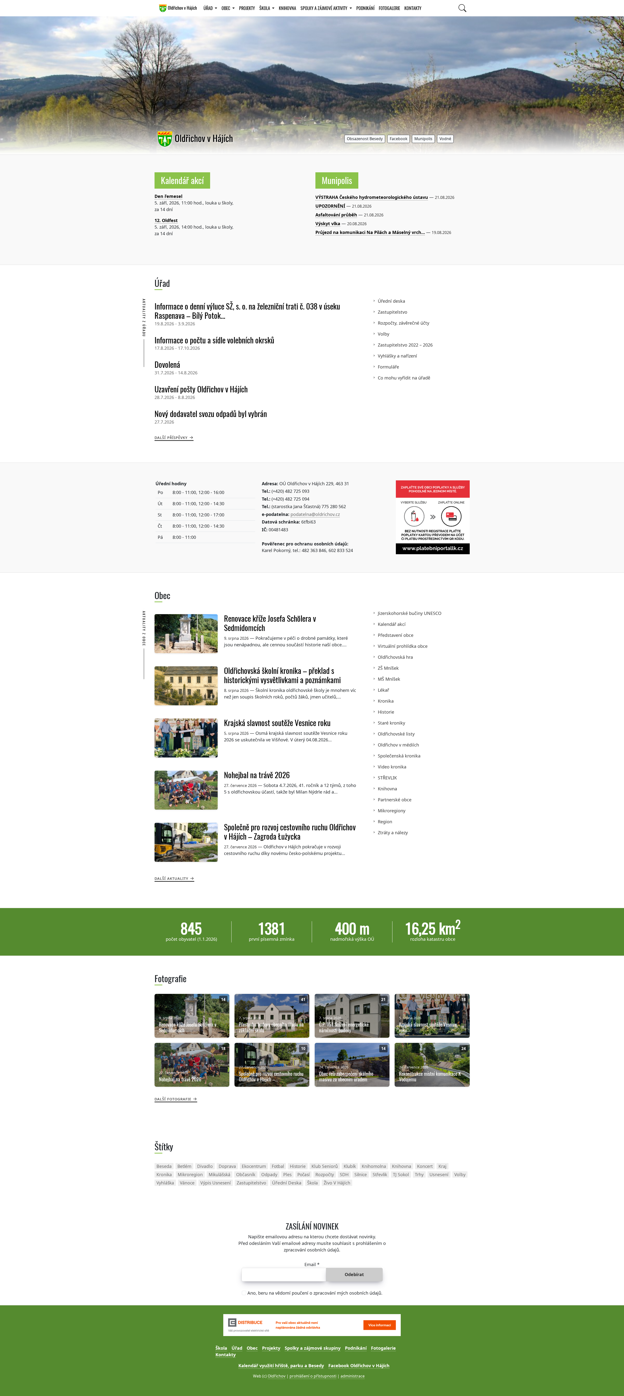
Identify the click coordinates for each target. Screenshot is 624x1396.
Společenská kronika (399, 756)
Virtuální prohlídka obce (403, 646)
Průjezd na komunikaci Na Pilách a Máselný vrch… (370, 232)
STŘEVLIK (387, 778)
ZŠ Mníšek (388, 668)
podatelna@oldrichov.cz (315, 514)
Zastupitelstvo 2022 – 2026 (405, 345)
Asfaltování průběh (336, 215)
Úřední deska (391, 301)
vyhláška (165, 1183)
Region (385, 821)
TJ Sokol (401, 1174)
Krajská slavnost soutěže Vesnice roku (277, 723)
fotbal (278, 1166)
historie (298, 1166)
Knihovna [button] (287, 8)
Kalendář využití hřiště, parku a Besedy (281, 1365)
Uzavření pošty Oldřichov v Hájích (201, 389)
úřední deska (286, 1183)
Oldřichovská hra (395, 657)
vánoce (187, 1183)
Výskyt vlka (327, 223)
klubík (350, 1166)
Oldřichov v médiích (398, 745)
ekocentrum (254, 1166)
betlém (184, 1166)
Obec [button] (226, 8)
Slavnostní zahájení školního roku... (193, 196)
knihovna (401, 1166)
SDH (344, 1174)
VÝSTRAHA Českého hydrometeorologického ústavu (371, 197)
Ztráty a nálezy (393, 832)
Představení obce (395, 635)
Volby (383, 334)
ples (287, 1174)
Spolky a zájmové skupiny (313, 1348)
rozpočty (324, 1174)
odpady (269, 1174)
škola (312, 1183)
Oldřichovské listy (396, 734)
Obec (252, 1348)
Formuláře (388, 367)
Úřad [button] (209, 8)
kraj (443, 1166)
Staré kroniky (391, 723)
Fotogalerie (389, 8)
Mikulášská (219, 1174)
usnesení (438, 1174)
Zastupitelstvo (392, 312)
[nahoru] (613, 1385)
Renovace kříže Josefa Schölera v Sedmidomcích (270, 623)
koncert (425, 1166)
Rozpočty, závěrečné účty (403, 323)
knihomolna (374, 1166)
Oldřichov (276, 1376)
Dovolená (167, 364)
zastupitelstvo (251, 1183)
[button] (364, 139)
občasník (245, 1174)
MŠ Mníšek (389, 679)
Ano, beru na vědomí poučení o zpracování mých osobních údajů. (314, 1293)
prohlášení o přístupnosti (313, 1376)
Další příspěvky (171, 437)
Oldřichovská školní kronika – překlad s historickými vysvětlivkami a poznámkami (282, 675)
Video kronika (392, 767)
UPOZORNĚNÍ (330, 206)
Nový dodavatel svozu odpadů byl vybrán (211, 414)
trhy (419, 1174)
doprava (227, 1166)
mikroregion (190, 1174)
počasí (303, 1174)
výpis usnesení (215, 1183)
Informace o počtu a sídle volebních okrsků (214, 340)
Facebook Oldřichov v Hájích (359, 1365)
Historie (386, 712)
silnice (360, 1174)
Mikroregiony (391, 811)
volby (460, 1174)
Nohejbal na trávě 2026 (257, 775)
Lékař (383, 690)
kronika (164, 1174)
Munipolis (337, 180)
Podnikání (365, 8)
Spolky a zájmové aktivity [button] (324, 8)
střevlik (380, 1174)
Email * (312, 1264)
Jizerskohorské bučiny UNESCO (409, 613)
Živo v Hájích (337, 1183)
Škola (221, 1348)
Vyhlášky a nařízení (397, 356)
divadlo (205, 1166)
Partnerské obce (394, 800)
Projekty (247, 8)
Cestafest (165, 220)
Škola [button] (265, 8)
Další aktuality (171, 878)
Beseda (164, 1166)
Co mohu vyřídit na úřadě (404, 378)
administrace (353, 1376)
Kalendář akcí (182, 180)
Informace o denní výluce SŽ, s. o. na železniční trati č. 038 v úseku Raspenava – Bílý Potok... (247, 311)
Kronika (386, 701)
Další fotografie (173, 1099)
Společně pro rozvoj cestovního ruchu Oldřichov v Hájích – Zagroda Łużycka (290, 832)
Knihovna (387, 789)
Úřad (237, 1348)
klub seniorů (325, 1166)
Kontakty (412, 8)
